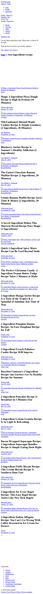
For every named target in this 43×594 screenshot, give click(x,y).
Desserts (4, 319)
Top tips (8, 27)
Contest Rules (10, 586)
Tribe (7, 29)
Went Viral (4, 367)
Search (7, 31)
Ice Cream (4, 291)
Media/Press (9, 574)
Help (7, 578)
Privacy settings (26, 592)
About (7, 33)
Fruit (2, 142)
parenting (8, 11)
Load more (4, 566)
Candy (3, 266)
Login (3, 15)
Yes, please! (5, 50)
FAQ (7, 576)
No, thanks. (14, 50)
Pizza (3, 92)
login (9, 4)
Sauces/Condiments (8, 243)
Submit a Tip (5, 17)
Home (7, 25)
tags (3, 54)
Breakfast (4, 462)
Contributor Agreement (13, 584)
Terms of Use (10, 580)
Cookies (4, 117)
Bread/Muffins (6, 168)
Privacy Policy (10, 582)
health (7, 9)
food (6, 7)
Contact (8, 572)
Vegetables (4, 436)
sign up (3, 4)
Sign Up (9, 15)
